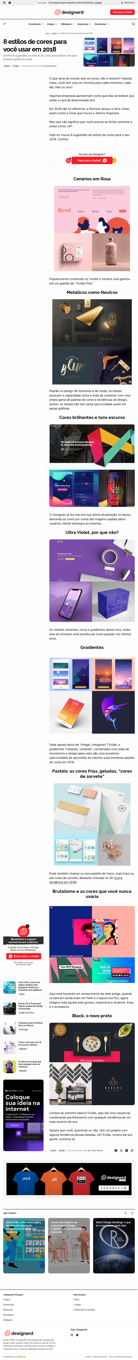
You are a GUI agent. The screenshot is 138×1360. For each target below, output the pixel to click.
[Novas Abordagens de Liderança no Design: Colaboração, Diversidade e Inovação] (69, 1245)
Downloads (42, 3)
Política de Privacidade (84, 1309)
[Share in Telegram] (126, 1150)
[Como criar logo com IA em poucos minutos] (9, 1047)
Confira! (98, 3)
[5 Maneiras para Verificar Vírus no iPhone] (9, 1028)
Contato (77, 1304)
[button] (128, 2)
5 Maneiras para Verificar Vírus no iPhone (30, 1024)
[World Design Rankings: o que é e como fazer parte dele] (114, 1245)
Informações (80, 1294)
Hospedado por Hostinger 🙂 (14, 1357)
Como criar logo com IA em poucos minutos (29, 1043)
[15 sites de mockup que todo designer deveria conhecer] (9, 1066)
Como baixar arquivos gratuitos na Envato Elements (71, 3)
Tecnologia (23, 1029)
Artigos (54, 33)
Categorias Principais (13, 1294)
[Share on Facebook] (116, 1150)
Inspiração (8, 1309)
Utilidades (23, 1049)
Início (48, 33)
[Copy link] (132, 1150)
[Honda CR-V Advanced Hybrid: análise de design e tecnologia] (9, 1008)
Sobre (76, 1299)
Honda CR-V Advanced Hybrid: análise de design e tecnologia (30, 1006)
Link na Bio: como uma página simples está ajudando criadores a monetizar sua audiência (30, 986)
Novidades (8, 1314)
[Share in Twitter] (121, 1150)
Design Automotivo (26, 1013)
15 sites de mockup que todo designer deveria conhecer (29, 1064)
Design (16, 66)
